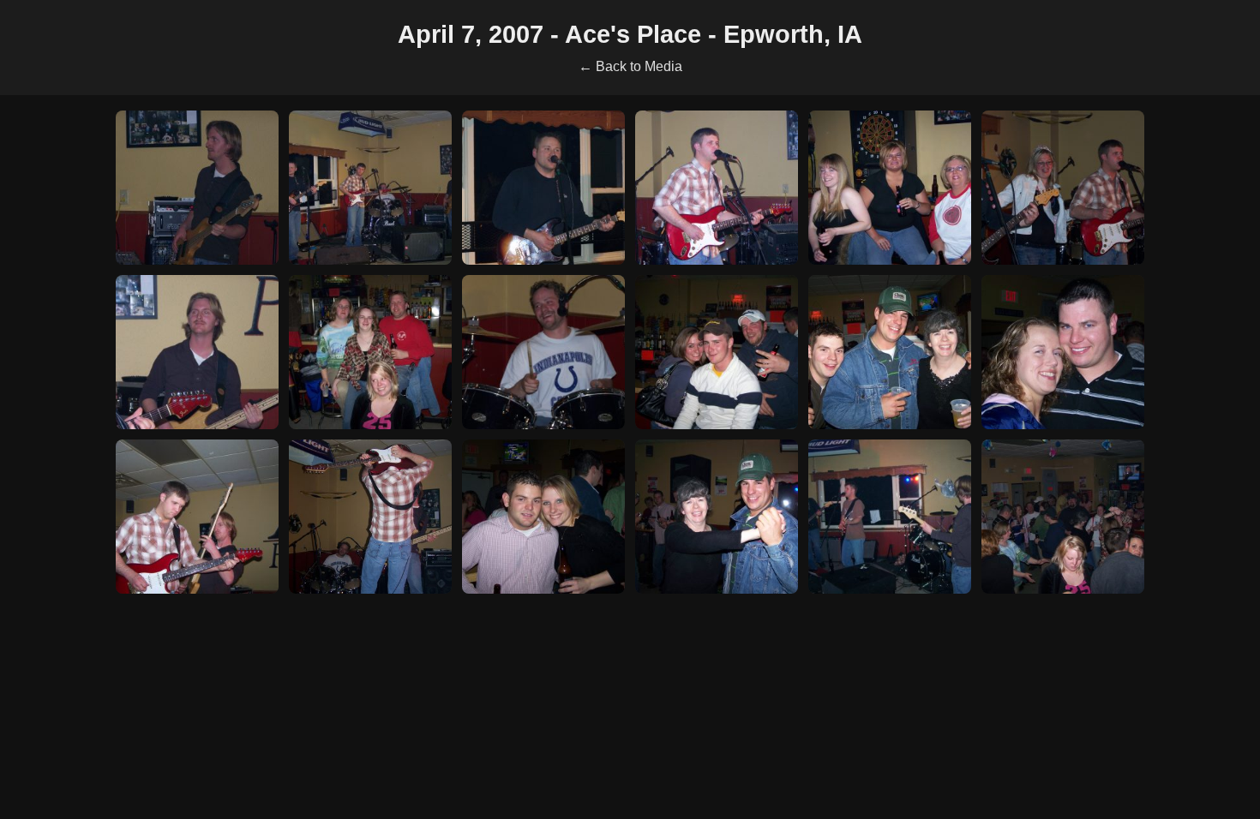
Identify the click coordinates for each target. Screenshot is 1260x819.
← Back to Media (630, 66)
